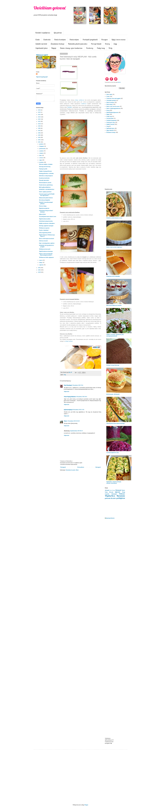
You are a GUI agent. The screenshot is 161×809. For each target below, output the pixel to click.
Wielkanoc (122, 494)
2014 (39, 137)
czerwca (41, 157)
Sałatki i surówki (41, 44)
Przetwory (89, 48)
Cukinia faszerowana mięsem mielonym (115, 423)
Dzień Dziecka (112, 490)
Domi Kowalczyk (68, 385)
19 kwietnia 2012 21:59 (78, 409)
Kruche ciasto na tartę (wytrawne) (114, 247)
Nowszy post (63, 467)
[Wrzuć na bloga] (80, 372)
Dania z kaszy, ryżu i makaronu (71, 48)
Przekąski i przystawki (90, 39)
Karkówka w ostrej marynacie (46, 175)
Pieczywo (104, 39)
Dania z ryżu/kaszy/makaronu (113, 108)
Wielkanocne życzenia (44, 228)
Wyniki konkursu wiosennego (46, 251)
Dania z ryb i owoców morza (112, 106)
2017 (39, 130)
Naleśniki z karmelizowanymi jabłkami (46, 202)
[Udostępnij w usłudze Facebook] (83, 372)
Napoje (53, 48)
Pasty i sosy (101, 48)
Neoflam (69, 107)
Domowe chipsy (42, 206)
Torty (110, 48)
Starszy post (98, 467)
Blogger (86, 805)
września (41, 151)
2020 (39, 123)
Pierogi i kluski (96, 44)
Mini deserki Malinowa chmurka (114, 305)
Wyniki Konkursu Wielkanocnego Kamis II (47, 235)
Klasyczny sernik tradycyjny (113, 276)
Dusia (65, 421)
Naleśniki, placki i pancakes (77, 44)
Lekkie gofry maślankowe (45, 187)
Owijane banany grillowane (45, 171)
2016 (39, 133)
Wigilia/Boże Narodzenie (115, 496)
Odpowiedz (66, 391)
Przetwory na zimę (110, 122)
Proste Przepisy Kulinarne (70, 396)
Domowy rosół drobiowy (44, 166)
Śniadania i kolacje (57, 44)
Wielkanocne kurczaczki (44, 249)
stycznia (41, 265)
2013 (39, 139)
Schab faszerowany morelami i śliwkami (46, 211)
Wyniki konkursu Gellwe (44, 219)
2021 (39, 121)
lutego (40, 262)
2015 (39, 135)
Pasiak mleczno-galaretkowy (45, 185)
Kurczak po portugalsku (44, 200)
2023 (39, 117)
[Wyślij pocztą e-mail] (78, 372)
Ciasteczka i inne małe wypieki (113, 98)
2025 (39, 112)
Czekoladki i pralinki (111, 100)
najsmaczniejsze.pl (68, 409)
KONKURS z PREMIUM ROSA (46, 189)
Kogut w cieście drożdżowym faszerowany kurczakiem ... (46, 254)
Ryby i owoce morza (118, 39)
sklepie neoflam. (69, 341)
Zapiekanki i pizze (41, 48)
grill (117, 498)
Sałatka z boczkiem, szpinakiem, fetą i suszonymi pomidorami (115, 335)
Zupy (115, 44)
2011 (39, 267)
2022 (39, 119)
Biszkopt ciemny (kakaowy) (112, 365)
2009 (39, 272)
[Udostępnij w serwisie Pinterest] (85, 372)
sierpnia (41, 153)
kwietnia (41, 162)
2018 (39, 128)
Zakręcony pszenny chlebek (45, 232)
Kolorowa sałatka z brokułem (45, 164)
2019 (39, 126)
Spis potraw (58, 33)
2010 (39, 270)
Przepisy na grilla (43, 169)
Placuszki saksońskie (44, 180)
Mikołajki (111, 492)
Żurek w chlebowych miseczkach (46, 238)
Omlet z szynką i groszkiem (45, 191)
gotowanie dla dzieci (110, 498)
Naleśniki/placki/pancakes (112, 112)
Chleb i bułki (109, 94)
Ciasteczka (46, 39)
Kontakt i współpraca (42, 33)
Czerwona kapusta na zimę (112, 452)
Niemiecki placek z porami (45, 182)
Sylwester (117, 492)
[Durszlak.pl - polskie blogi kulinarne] (110, 518)
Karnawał (118, 490)
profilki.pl (119, 82)
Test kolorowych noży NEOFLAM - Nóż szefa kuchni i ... (47, 194)
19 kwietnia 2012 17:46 (77, 385)
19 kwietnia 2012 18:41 (81, 396)
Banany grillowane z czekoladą (46, 173)
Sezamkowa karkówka (44, 178)
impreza (122, 498)
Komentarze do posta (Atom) (72, 470)
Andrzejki (107, 490)
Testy (65, 374)
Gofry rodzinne (42, 214)
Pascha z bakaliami (43, 230)
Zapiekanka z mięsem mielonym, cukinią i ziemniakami (113, 482)
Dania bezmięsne (60, 39)
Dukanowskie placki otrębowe (46, 197)
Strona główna (80, 467)
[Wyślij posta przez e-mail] (75, 372)
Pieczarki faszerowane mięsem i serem (47, 216)
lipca (40, 155)
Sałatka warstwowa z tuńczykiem (47, 223)
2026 (39, 110)
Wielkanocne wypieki (42, 55)
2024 (39, 114)
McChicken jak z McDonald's (112, 394)
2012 (39, 142)
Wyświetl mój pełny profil (41, 77)
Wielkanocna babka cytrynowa (46, 257)
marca (41, 260)
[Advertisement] (80, 499)
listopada (41, 146)
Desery (107, 44)
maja (40, 160)
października (42, 148)
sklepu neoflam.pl (79, 100)
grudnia (41, 144)
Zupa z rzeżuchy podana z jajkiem (46, 243)
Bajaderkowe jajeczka (44, 208)
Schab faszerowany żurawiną (45, 221)
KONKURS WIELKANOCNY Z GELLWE (46, 246)
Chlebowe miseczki (43, 241)
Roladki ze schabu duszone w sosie (114, 218)
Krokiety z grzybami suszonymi (46, 225)
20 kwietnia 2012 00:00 (73, 421)
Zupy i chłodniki (110, 130)
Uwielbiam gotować (50, 7)
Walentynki (114, 494)
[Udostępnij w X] (81, 372)
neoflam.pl (83, 103)
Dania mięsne (74, 39)
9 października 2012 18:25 (76, 431)
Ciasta (37, 39)
